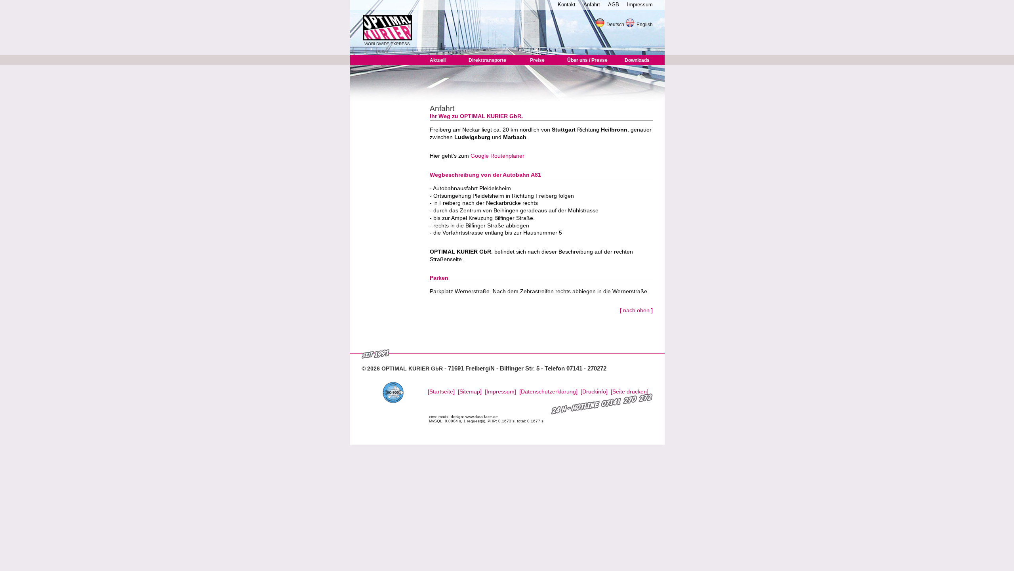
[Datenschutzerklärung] (548, 392)
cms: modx (438, 416)
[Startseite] (441, 392)
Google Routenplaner (497, 156)
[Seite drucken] (629, 392)
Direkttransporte (487, 60)
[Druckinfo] (594, 392)
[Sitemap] (470, 392)
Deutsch (615, 24)
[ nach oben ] (636, 310)
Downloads (637, 60)
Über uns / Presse (587, 60)
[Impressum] (500, 392)
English (645, 24)
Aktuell (438, 60)
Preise (537, 60)
